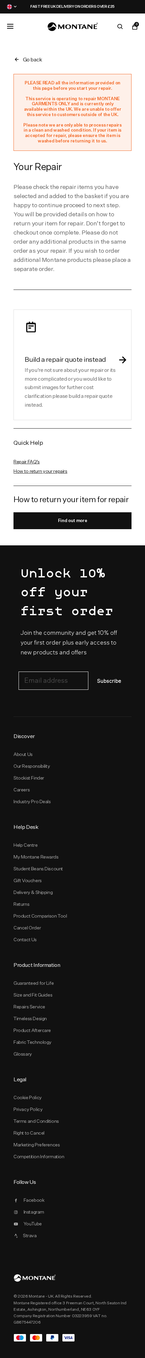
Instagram (34, 1212)
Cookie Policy (27, 1097)
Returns (21, 904)
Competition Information (38, 1156)
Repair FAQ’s (26, 461)
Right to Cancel (29, 1133)
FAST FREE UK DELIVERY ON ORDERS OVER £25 (60, 6)
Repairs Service (29, 1006)
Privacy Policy (27, 1109)
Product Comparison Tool (40, 916)
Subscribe (109, 681)
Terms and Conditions (36, 1121)
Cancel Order (27, 927)
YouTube (33, 1223)
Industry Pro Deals (32, 801)
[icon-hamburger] (10, 26)
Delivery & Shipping (33, 892)
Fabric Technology (32, 1042)
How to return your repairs (40, 471)
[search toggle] (120, 26)
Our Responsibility (31, 766)
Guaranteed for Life (33, 983)
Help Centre (25, 845)
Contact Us (25, 939)
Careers (21, 789)
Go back (32, 59)
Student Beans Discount (38, 868)
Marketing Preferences (36, 1144)
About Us (23, 754)
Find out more (72, 520)
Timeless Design (30, 1018)
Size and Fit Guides (32, 995)
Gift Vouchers (27, 880)
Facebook (34, 1200)
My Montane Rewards (36, 857)
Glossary (22, 1054)
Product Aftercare (32, 1030)
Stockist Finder (28, 778)
